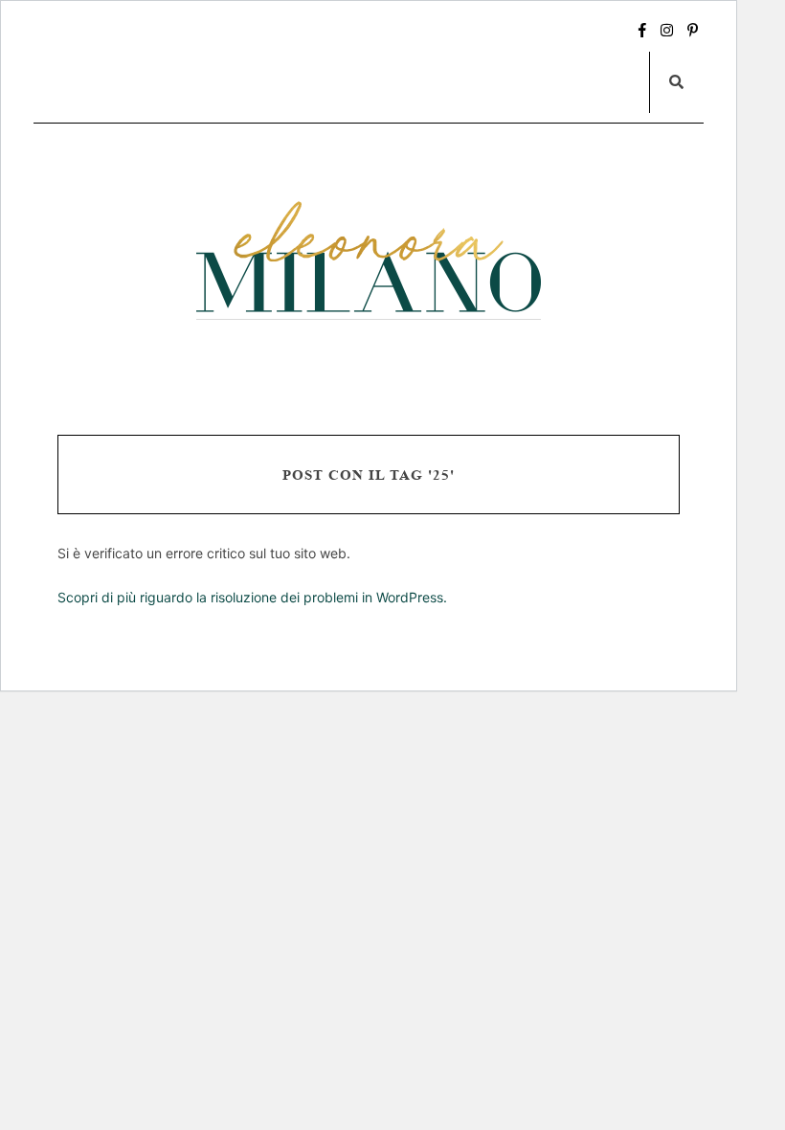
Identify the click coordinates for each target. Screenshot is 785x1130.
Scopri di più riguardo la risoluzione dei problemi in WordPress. (252, 597)
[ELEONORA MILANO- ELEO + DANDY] (369, 260)
